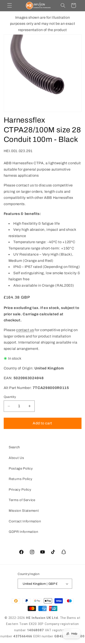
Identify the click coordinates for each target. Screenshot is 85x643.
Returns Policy (20, 479)
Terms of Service (22, 500)
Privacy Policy (20, 489)
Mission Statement (24, 510)
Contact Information (25, 521)
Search (14, 447)
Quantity (10, 397)
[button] (9, 5)
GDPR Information (23, 531)
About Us (16, 458)
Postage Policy (21, 468)
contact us (25, 330)
